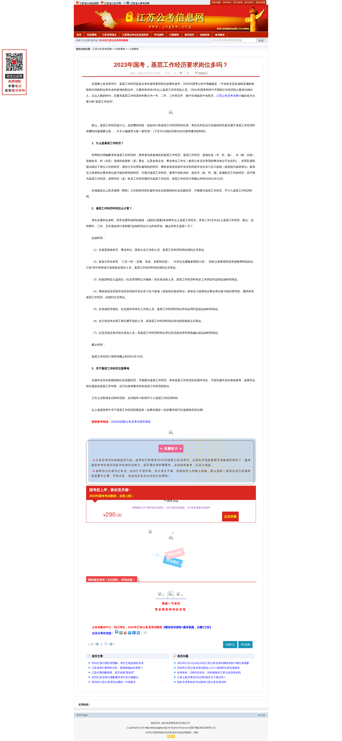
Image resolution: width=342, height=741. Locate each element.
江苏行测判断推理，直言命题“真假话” (113, 672)
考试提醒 (245, 644)
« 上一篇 (93, 644)
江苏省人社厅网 (112, 3)
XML (196, 732)
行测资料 (174, 34)
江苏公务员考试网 (102, 49)
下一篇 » (109, 644)
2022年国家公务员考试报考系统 (131, 421)
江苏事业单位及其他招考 (135, 34)
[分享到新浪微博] (125, 632)
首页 (79, 34)
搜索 (261, 40)
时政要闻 (92, 34)
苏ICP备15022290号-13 (202, 727)
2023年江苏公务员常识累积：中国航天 (114, 682)
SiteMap (226, 2)
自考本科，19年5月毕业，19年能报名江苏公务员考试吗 (209, 672)
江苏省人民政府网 (89, 3)
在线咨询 (204, 34)
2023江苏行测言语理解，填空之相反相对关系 (117, 663)
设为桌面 (238, 2)
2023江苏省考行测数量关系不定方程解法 (115, 677)
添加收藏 (260, 2)
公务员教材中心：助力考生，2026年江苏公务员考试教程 (152, 627)
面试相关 (189, 34)
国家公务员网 (83, 40)
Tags (84, 715)
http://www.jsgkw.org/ (156, 727)
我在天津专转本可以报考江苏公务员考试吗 (201, 682)
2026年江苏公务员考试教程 (113, 40)
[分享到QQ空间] (121, 632)
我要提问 (203, 73)
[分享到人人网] (134, 632)
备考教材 (220, 34)
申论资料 (159, 34)
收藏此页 (230, 644)
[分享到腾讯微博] (129, 632)
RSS (79, 715)
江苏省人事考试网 (139, 3)
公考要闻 (134, 49)
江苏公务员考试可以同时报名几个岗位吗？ (201, 677)
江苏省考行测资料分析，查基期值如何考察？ (117, 667)
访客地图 (216, 2)
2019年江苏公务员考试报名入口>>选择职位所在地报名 (208, 667)
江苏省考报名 (109, 34)
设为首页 (249, 2)
